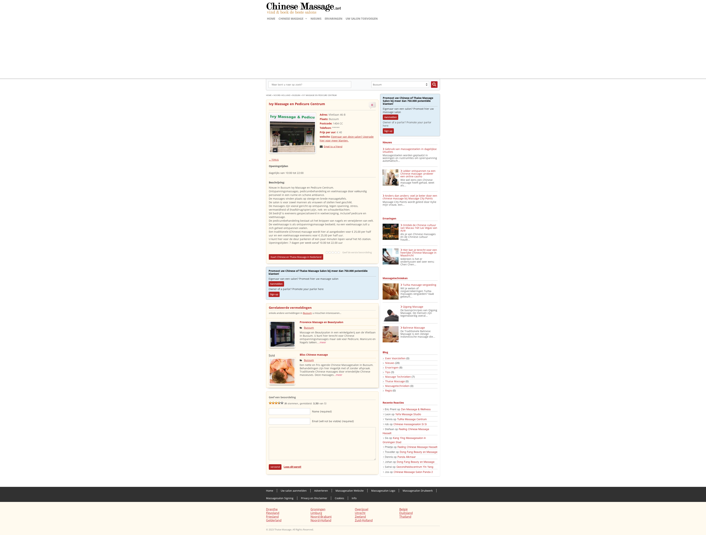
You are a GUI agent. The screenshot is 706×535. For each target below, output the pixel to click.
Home (271, 18)
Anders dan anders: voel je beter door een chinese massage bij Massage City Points (410, 197)
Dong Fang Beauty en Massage (418, 451)
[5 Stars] (282, 402)
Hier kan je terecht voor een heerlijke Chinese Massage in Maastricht (418, 252)
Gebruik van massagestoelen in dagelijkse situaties (410, 150)
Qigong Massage (413, 306)
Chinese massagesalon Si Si (410, 424)
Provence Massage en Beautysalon (321, 322)
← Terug (274, 159)
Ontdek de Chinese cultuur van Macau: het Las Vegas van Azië (418, 227)
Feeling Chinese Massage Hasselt (417, 446)
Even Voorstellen (395, 358)
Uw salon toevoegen (362, 18)
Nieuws (316, 18)
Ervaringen (333, 18)
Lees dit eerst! (292, 466)
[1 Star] (270, 402)
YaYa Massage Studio (408, 414)
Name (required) (322, 411)
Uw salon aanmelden (294, 490)
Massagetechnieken (397, 386)
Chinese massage (291, 18)
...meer (322, 342)
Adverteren (321, 490)
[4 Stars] (279, 402)
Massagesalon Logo (383, 490)
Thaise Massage (395, 381)
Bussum (296, 95)
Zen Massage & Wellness (416, 409)
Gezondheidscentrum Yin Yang (414, 466)
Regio (388, 390)
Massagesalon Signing (279, 498)
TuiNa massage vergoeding (419, 285)
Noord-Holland (282, 95)
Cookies (339, 498)
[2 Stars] (273, 402)
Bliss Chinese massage (314, 354)
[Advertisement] (353, 49)
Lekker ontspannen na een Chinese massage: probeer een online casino (418, 173)
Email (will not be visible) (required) (333, 421)
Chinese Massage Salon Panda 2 (413, 471)
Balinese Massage (414, 327)
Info (354, 498)
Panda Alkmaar (406, 456)
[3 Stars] (276, 402)
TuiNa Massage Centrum (412, 419)
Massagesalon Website (350, 490)
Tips (387, 372)
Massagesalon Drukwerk (418, 490)
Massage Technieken (398, 376)
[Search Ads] (434, 84)
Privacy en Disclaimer (314, 498)
